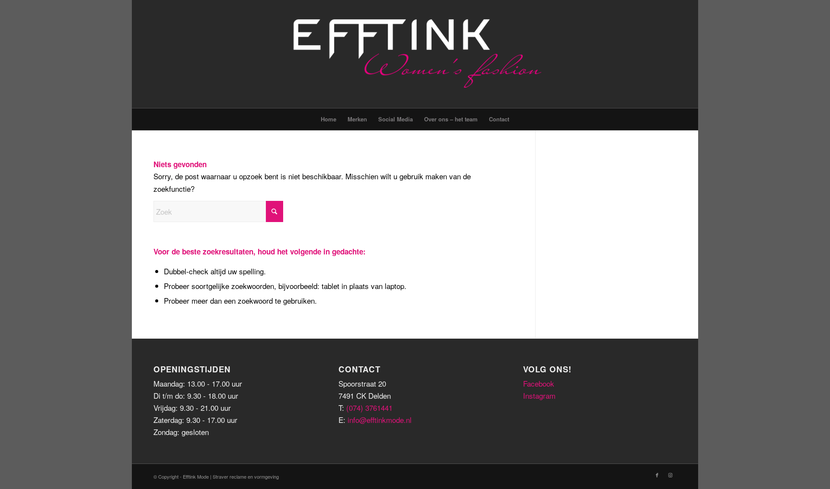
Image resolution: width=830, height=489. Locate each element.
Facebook (538, 383)
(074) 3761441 (369, 407)
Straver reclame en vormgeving (246, 476)
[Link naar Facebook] (657, 474)
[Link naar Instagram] (670, 474)
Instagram (539, 395)
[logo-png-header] (415, 54)
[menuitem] (328, 119)
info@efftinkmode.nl (380, 419)
